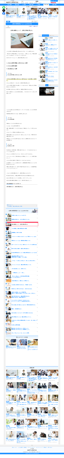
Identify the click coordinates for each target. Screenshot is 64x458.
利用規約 (25, 447)
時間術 (13, 6)
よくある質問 (20, 447)
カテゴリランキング (45, 35)
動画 (47, 85)
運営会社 (45, 447)
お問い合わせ (50, 447)
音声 (50, 85)
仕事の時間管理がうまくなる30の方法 (20, 6)
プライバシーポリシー (31, 447)
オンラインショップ (39, 447)
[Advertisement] (22, 101)
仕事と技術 (9, 6)
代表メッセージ (14, 447)
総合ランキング (52, 35)
